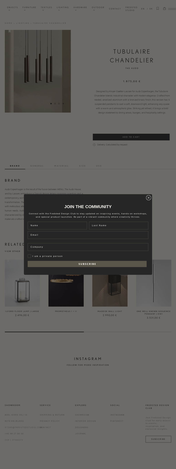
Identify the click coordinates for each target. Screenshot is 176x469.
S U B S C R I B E (87, 264)
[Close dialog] (148, 198)
